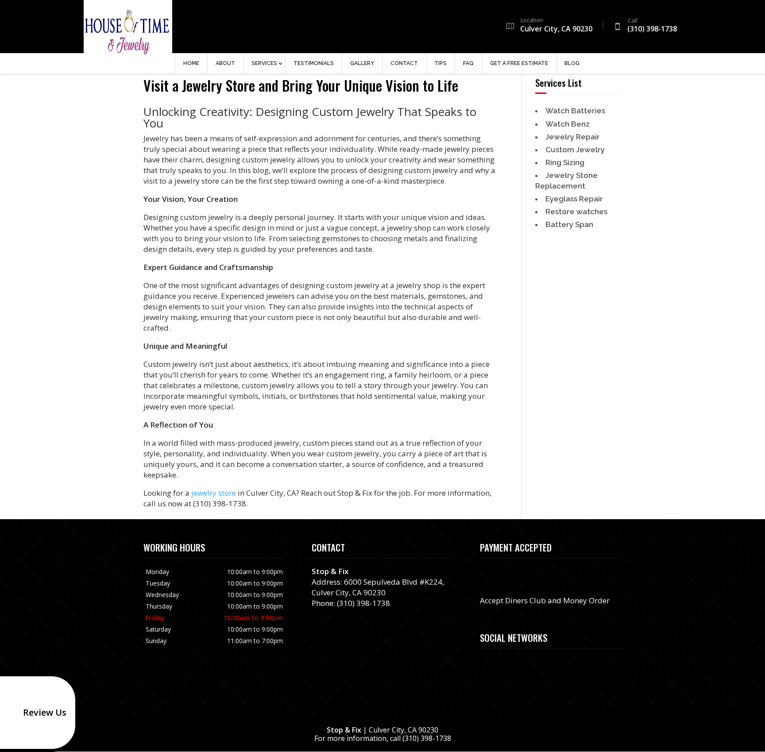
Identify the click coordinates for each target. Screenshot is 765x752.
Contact (404, 63)
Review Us (44, 712)
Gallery (362, 63)
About (225, 63)
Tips (440, 63)
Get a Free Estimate (519, 63)
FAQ (468, 63)
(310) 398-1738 (652, 26)
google (487, 663)
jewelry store (213, 493)
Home (191, 63)
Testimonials (314, 63)
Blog (572, 63)
